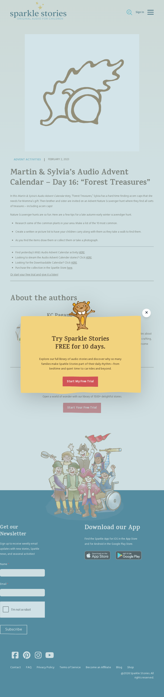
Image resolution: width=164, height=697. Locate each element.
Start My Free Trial (80, 381)
